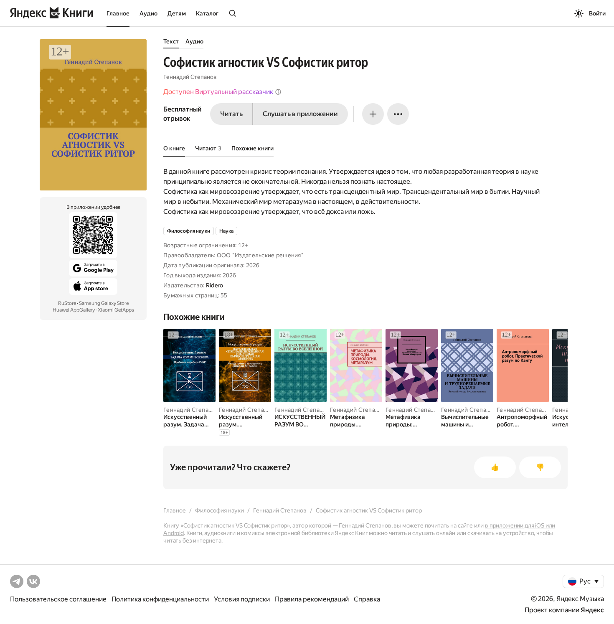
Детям (176, 13)
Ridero (214, 285)
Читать (231, 114)
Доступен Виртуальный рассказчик (218, 92)
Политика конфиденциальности (160, 599)
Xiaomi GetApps (116, 310)
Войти (597, 13)
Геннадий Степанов (190, 77)
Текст (171, 41)
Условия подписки (242, 599)
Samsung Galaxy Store (104, 303)
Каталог (207, 13)
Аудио (148, 13)
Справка (367, 599)
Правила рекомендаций (312, 599)
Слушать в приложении (300, 114)
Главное (118, 13)
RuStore (67, 303)
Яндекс (592, 610)
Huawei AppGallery (74, 310)
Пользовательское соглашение (58, 599)
